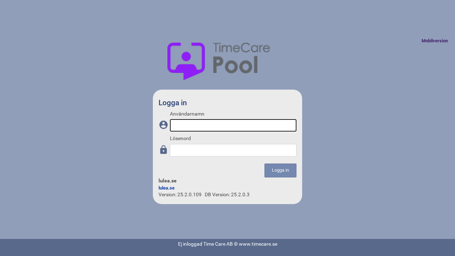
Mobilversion (435, 40)
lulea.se (167, 188)
